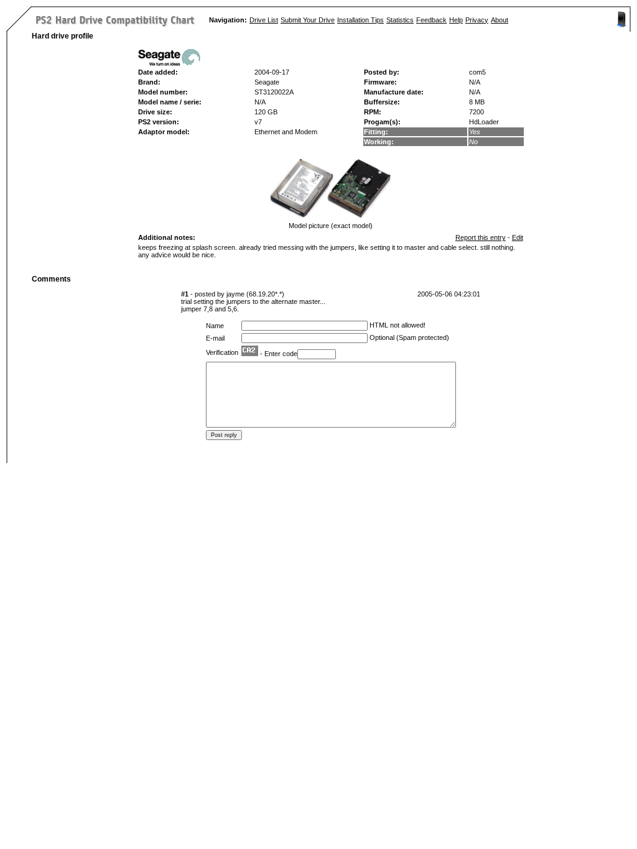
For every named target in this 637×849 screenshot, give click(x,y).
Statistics (400, 20)
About (499, 20)
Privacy (476, 20)
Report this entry (480, 237)
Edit (517, 237)
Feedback (431, 20)
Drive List (263, 20)
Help (456, 20)
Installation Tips (360, 20)
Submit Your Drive (308, 20)
